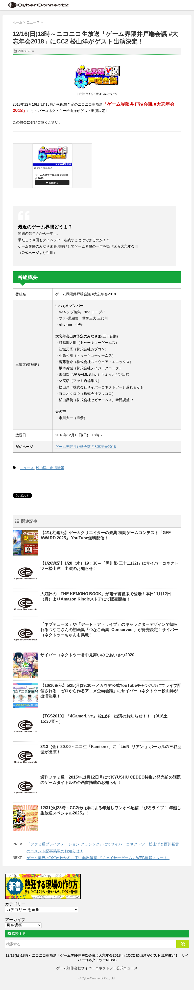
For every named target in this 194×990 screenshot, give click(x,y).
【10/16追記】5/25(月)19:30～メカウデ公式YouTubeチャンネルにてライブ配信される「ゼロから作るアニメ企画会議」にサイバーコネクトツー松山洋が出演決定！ (110, 690)
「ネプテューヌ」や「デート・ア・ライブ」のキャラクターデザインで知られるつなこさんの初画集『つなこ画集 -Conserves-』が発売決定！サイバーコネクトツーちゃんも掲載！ (109, 629)
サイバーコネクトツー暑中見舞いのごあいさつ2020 (87, 655)
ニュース (27, 468)
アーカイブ (15, 919)
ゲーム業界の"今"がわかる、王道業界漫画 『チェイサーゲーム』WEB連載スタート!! (98, 858)
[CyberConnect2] (38, 5)
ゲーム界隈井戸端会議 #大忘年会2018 (85, 447)
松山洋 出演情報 (50, 468)
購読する (18, 934)
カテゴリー (15, 904)
